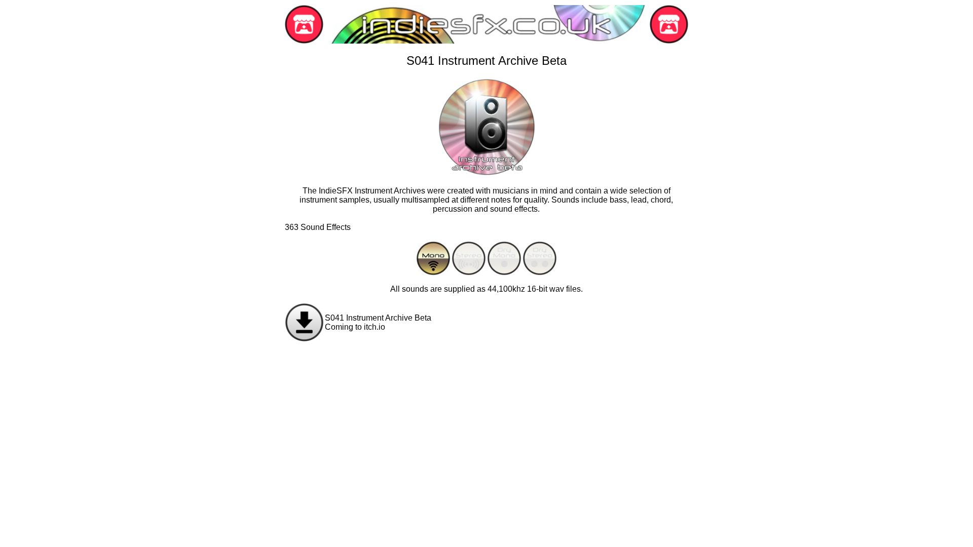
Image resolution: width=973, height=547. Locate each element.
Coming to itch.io (355, 327)
